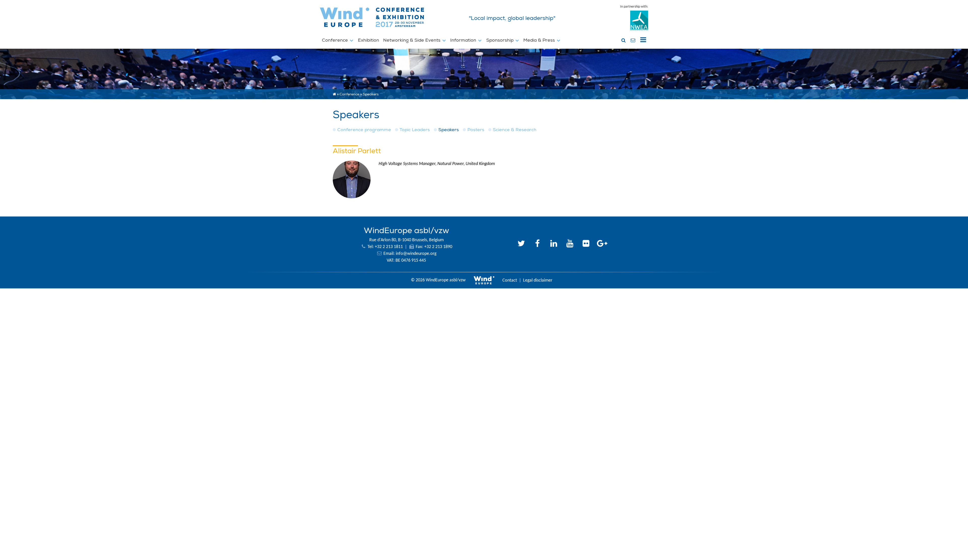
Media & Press (539, 40)
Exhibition (368, 40)
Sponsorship (500, 40)
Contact (509, 280)
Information (463, 40)
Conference (335, 40)
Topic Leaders (415, 130)
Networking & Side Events (412, 40)
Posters (475, 130)
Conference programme (364, 130)
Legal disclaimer (537, 280)
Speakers (448, 130)
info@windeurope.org (416, 253)
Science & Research (514, 130)
